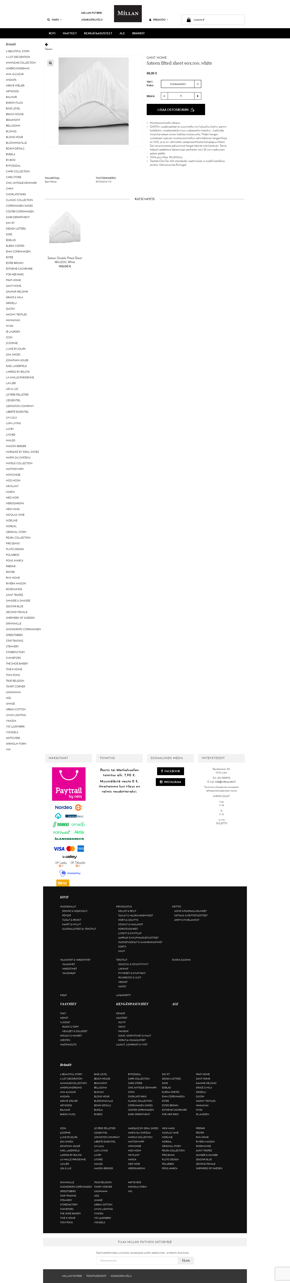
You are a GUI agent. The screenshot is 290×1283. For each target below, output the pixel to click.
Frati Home (13, 280)
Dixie (9, 234)
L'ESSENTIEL (13, 400)
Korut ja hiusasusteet (132, 1040)
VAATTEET (70, 33)
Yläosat (65, 1022)
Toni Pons (13, 675)
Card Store (13, 177)
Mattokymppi (15, 469)
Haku (55, 19)
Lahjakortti (123, 995)
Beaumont (13, 119)
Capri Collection (18, 171)
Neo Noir (12, 497)
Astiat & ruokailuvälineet (190, 911)
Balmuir (11, 97)
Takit (63, 1013)
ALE (122, 33)
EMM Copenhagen (18, 251)
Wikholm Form (16, 743)
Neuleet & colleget (74, 1031)
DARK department (18, 217)
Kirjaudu (159, 19)
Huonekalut (68, 906)
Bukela (10, 154)
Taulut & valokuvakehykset (135, 915)
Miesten (65, 1040)
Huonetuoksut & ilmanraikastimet (140, 942)
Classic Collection (19, 200)
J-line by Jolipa (16, 348)
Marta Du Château (18, 457)
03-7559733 (224, 777)
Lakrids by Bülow (18, 371)
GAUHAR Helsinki (17, 291)
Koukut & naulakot (130, 924)
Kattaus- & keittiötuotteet (191, 915)
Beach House (15, 114)
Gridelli (11, 303)
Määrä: (151, 96)
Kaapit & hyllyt (71, 924)
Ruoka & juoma (181, 959)
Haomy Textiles (16, 314)
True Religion (15, 680)
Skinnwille (13, 623)
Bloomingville (16, 142)
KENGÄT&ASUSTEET (98, 33)
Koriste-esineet (128, 928)
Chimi (9, 188)
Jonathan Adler (17, 360)
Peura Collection (18, 537)
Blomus (11, 131)
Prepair (10, 566)
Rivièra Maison (16, 583)
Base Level (13, 108)
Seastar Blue (14, 606)
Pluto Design (15, 549)
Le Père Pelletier (17, 394)
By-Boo (10, 160)
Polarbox (12, 554)
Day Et (10, 222)
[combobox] (181, 84)
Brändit (138, 33)
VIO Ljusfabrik (15, 726)
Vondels (12, 732)
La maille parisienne (20, 377)
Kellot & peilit (127, 911)
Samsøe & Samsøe (18, 600)
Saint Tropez (14, 594)
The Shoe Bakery (17, 663)
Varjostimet (69, 968)
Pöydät (66, 915)
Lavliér (11, 383)
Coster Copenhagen (20, 211)
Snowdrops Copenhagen (23, 629)
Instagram (172, 782)
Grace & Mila (14, 297)
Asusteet (121, 1017)
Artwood (12, 91)
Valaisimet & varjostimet (75, 959)
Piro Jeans (13, 543)
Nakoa (10, 491)
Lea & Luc (12, 388)
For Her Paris (15, 274)
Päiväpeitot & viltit (129, 977)
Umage (10, 703)
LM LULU (11, 417)
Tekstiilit (121, 959)
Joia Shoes (13, 354)
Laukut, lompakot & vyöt (132, 1044)
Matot (122, 986)
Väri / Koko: (150, 83)
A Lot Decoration (18, 57)
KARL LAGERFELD (16, 366)
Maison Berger (16, 446)
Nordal (11, 526)
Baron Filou (14, 102)
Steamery (12, 646)
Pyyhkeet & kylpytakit (132, 973)
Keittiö (176, 906)
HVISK (9, 326)
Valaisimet (68, 964)
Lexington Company (20, 406)
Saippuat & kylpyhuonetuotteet (138, 937)
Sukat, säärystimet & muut (134, 1035)
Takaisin (48, 48)
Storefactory (15, 652)
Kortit (122, 946)
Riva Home (13, 577)
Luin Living (13, 423)
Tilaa (186, 1260)
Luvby (10, 429)
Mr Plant (12, 486)
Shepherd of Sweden (20, 617)
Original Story (16, 532)
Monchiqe (13, 474)
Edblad (11, 240)
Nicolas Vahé (15, 514)
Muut (121, 951)
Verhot (123, 982)
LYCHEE (10, 434)
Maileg (10, 440)
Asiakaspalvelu (92, 19)
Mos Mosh (13, 480)
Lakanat (123, 968)
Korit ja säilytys (128, 919)
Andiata (11, 79)
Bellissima (13, 125)
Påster (10, 572)
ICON (9, 337)
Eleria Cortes (15, 245)
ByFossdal (13, 165)
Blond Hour (14, 137)
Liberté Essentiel (17, 411)
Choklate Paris (16, 194)
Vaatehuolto (68, 1044)
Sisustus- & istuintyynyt (133, 964)
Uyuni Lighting (16, 715)
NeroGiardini (15, 503)
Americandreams (18, 68)
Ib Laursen (13, 331)
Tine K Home (14, 669)
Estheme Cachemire (19, 268)
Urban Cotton (16, 709)
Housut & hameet (71, 1035)
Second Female (16, 612)
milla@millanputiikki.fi (225, 781)
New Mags (13, 509)
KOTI (52, 33)
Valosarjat (69, 973)
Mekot (64, 1017)
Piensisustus (124, 906)
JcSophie (12, 343)
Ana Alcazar (15, 74)
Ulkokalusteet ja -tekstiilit (79, 928)
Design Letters (16, 228)
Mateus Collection (19, 463)
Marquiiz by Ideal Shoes (22, 451)
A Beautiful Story (18, 51)
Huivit (122, 1022)
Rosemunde (14, 589)
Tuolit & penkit (71, 919)
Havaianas (13, 320)
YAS (8, 749)
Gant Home (13, 285)
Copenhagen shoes (19, 205)
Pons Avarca (14, 560)
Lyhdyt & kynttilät (130, 933)
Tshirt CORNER (15, 686)
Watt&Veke (13, 738)
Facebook (172, 771)
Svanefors (13, 657)
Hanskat (123, 1031)
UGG (8, 698)
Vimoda (11, 720)
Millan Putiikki (91, 12)
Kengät (120, 1013)
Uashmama (13, 692)
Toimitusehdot (96, 1276)
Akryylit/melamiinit (186, 919)
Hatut (121, 1026)
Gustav (10, 308)
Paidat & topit (70, 1026)
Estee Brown (14, 263)
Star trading (14, 640)
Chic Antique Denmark (21, 182)
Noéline (11, 520)
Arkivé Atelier (15, 85)
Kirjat (63, 995)
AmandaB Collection (21, 62)
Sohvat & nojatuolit (74, 911)
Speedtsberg (14, 635)
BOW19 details (15, 148)
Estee (9, 257)
